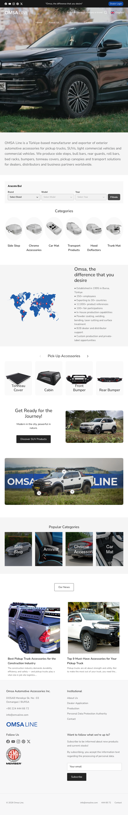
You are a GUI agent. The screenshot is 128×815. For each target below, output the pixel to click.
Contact (88, 22)
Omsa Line (18, 802)
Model (45, 192)
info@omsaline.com (89, 802)
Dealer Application (77, 703)
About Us (54, 22)
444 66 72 (106, 802)
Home (38, 22)
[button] (119, 231)
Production (72, 22)
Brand (11, 192)
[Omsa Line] (16, 13)
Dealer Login (116, 3)
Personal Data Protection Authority (87, 713)
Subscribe (76, 777)
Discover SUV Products (33, 439)
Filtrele (114, 197)
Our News (64, 587)
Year (77, 192)
